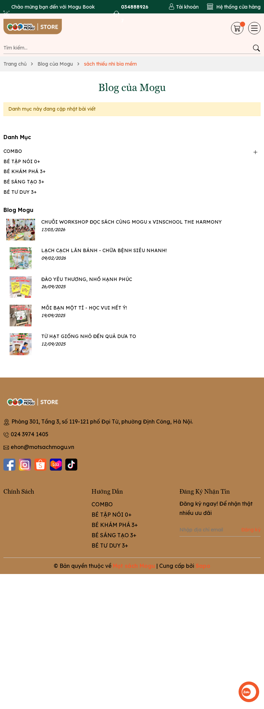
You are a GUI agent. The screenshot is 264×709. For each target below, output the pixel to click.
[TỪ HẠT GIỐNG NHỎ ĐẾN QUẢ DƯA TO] (20, 344)
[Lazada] (56, 465)
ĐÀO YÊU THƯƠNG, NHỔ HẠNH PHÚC (86, 279)
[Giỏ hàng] (238, 28)
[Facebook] (9, 465)
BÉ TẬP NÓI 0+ (21, 161)
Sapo (203, 565)
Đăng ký (251, 530)
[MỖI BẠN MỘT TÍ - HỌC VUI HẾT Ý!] (20, 315)
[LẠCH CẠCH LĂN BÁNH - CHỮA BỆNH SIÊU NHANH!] (20, 258)
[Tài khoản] (183, 7)
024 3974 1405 (29, 434)
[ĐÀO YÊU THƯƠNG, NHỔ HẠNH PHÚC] (20, 287)
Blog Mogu (18, 209)
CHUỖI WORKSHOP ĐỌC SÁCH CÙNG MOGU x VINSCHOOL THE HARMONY (131, 222)
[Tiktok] (71, 465)
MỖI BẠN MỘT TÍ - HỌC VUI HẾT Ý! (84, 308)
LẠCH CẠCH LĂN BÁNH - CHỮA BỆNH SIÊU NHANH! (104, 250)
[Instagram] (25, 465)
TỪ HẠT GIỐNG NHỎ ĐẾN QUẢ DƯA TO (88, 336)
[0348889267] (132, 13)
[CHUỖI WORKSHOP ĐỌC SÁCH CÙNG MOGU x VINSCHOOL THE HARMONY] (20, 229)
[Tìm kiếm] (256, 48)
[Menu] (254, 28)
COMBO (12, 151)
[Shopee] (40, 465)
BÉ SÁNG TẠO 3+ (23, 182)
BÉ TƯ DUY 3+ (20, 192)
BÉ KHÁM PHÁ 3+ (24, 171)
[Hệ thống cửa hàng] (234, 7)
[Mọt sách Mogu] (37, 28)
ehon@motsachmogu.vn (42, 446)
